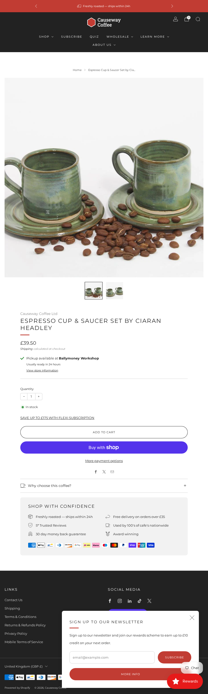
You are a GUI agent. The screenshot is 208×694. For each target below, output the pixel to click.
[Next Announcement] (172, 6)
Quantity (27, 389)
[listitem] (104, 6)
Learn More (153, 36)
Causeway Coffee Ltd (38, 314)
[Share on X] (104, 471)
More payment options (104, 461)
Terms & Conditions (20, 617)
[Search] (197, 19)
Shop (44, 36)
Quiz (94, 36)
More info (130, 674)
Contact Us (13, 600)
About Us (102, 45)
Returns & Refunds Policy (25, 625)
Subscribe (71, 36)
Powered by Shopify (17, 687)
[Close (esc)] (192, 618)
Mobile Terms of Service (24, 642)
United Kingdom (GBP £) (24, 666)
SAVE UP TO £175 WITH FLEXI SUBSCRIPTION (57, 418)
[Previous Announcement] (36, 6)
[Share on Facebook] (95, 471)
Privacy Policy (16, 633)
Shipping (26, 349)
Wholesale (118, 36)
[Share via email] (112, 471)
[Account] (175, 19)
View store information (42, 370)
